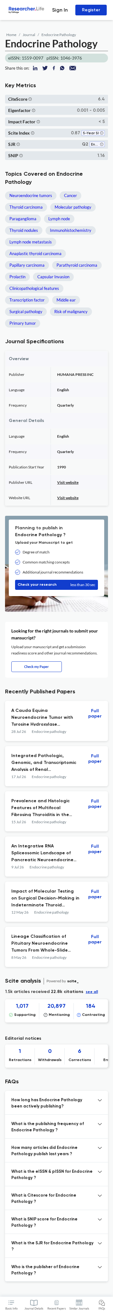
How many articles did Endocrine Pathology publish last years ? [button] (44, 1151)
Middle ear (66, 299)
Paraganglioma (22, 218)
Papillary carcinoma (27, 265)
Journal (29, 34)
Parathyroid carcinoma (76, 265)
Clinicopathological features (34, 288)
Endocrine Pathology (58, 34)
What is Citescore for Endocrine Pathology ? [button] (43, 1198)
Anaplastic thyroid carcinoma (35, 253)
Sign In (60, 10)
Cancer (70, 195)
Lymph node (59, 218)
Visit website (67, 482)
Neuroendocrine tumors (30, 195)
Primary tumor (22, 323)
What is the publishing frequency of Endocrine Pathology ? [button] (47, 1127)
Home (11, 34)
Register (91, 10)
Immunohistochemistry (70, 230)
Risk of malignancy (71, 311)
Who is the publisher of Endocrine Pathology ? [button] (45, 1270)
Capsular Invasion (53, 276)
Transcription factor (27, 299)
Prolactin (17, 276)
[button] (30, 99)
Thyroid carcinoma (26, 207)
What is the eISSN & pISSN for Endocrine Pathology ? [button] (52, 1175)
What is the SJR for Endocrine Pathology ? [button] (52, 1246)
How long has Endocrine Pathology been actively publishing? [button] (46, 1103)
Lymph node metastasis (30, 241)
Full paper (95, 713)
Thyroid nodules (23, 230)
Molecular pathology (73, 207)
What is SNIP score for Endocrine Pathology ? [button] (44, 1222)
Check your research (56, 584)
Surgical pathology (25, 311)
